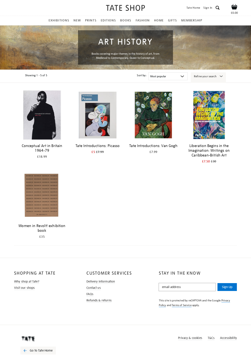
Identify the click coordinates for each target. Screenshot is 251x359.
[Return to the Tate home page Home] (125, 8)
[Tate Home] (45, 338)
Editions (108, 20)
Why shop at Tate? (26, 282)
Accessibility (228, 338)
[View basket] (234, 7)
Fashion (143, 20)
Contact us (93, 288)
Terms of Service (182, 305)
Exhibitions (59, 20)
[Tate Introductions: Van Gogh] (153, 115)
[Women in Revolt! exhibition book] (42, 195)
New (77, 20)
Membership (191, 20)
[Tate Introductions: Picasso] (98, 115)
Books (125, 20)
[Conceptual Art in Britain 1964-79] (42, 115)
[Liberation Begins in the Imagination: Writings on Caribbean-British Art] (209, 115)
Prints (91, 20)
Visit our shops (24, 288)
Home (159, 20)
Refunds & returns (99, 300)
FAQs (89, 294)
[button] (217, 8)
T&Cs (211, 338)
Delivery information (100, 282)
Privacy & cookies (190, 338)
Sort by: (141, 75)
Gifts (172, 20)
